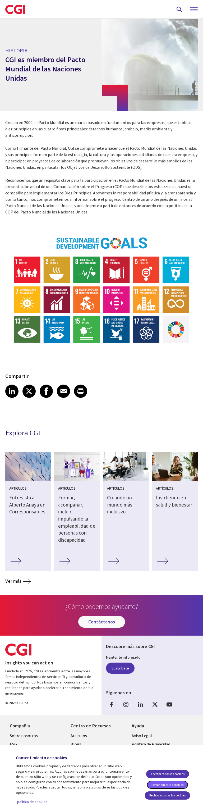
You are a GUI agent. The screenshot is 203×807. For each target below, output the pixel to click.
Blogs (76, 744)
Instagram (126, 704)
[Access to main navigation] (193, 9)
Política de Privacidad (151, 744)
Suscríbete (120, 668)
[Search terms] (179, 9)
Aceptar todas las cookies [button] (167, 774)
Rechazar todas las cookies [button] (167, 795)
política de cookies (32, 801)
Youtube (169, 704)
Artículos (79, 735)
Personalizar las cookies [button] (167, 785)
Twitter (155, 704)
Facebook (111, 704)
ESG (13, 744)
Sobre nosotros (24, 735)
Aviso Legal (142, 735)
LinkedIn (140, 704)
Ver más (13, 581)
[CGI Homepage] (15, 9)
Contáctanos (101, 622)
